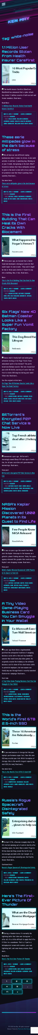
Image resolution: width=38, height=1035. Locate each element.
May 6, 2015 (7, 964)
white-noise (29, 124)
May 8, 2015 (7, 873)
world (10, 787)
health (17, 121)
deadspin (21, 877)
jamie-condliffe (9, 124)
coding (25, 396)
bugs (16, 196)
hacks (12, 121)
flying (6, 699)
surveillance (8, 491)
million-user (19, 124)
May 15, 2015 (8, 289)
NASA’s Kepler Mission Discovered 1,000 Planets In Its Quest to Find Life (19, 512)
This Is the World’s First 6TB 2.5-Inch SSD (18, 719)
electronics (18, 696)
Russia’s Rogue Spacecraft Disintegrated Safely (19, 867)
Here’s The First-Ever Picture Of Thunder (18, 900)
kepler (16, 585)
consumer (25, 694)
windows (25, 491)
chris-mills (27, 486)
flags (10, 399)
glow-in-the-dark (10, 199)
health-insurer (25, 121)
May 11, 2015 (8, 689)
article (11, 196)
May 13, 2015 (8, 481)
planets (26, 585)
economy (27, 293)
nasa (20, 585)
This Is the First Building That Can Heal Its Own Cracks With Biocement (18, 223)
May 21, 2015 (8, 114)
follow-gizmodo (22, 119)
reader (12, 116)
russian (6, 882)
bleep (16, 486)
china (19, 694)
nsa (32, 488)
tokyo (6, 298)
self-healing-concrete (18, 296)
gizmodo (7, 121)
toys (10, 401)
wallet (28, 699)
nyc (8, 296)
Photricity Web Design (24, 1029)
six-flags (28, 399)
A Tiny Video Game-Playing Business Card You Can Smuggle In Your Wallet (18, 612)
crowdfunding (9, 696)
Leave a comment (26, 114)
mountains (24, 199)
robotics (7, 588)
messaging (26, 488)
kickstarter (21, 699)
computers (12, 782)
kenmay (16, 114)
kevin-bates (12, 699)
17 (7, 992)
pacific (21, 880)
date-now (21, 969)
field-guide (12, 119)
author (21, 293)
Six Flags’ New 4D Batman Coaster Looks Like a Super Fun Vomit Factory (19, 320)
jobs (18, 199)
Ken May (19, 20)
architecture (13, 293)
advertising (12, 396)
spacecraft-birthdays (18, 588)
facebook (21, 196)
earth (22, 583)
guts (12, 784)
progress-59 (29, 880)
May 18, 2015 (8, 192)
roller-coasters (18, 399)
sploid (29, 296)
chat (20, 486)
